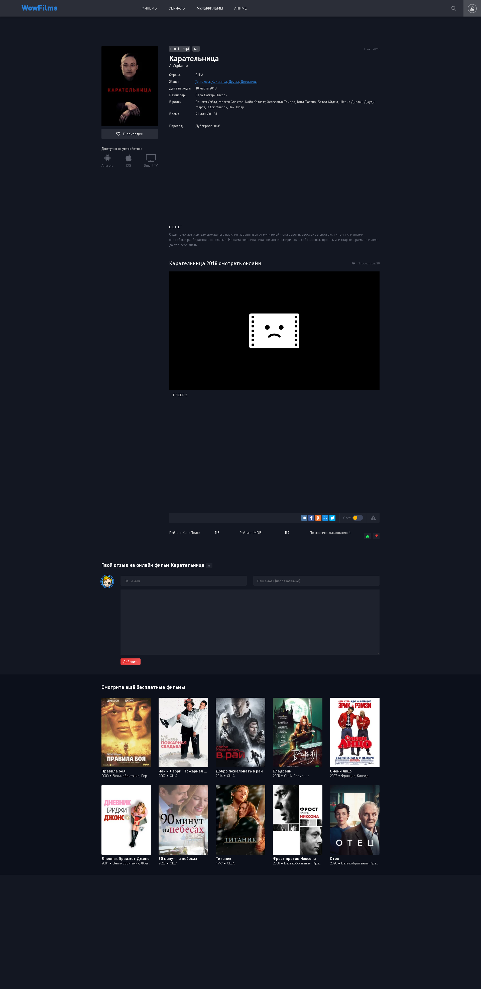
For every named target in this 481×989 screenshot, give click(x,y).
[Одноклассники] (318, 518)
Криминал (219, 81)
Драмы (233, 81)
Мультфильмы (210, 8)
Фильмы (149, 8)
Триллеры (202, 81)
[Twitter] (332, 518)
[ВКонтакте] (304, 518)
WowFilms (40, 7)
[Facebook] (311, 518)
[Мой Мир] (325, 518)
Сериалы (177, 8)
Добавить (130, 661)
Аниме (240, 8)
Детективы (249, 81)
